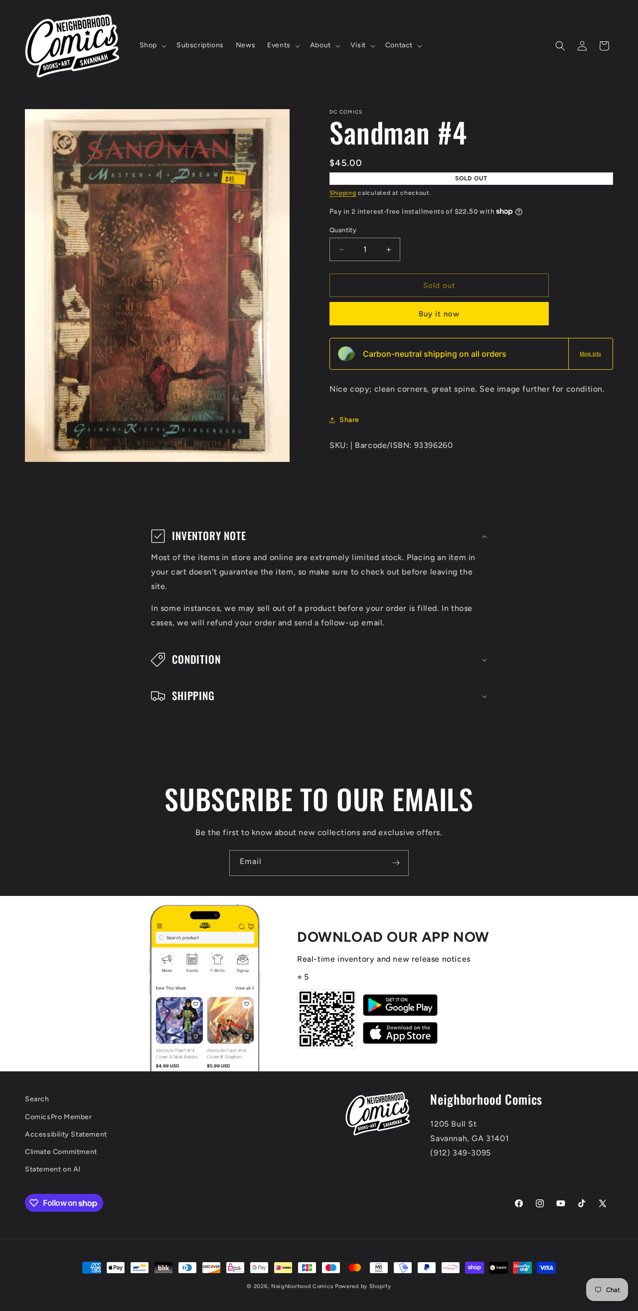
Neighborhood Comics (302, 1286)
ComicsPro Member (58, 1116)
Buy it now (439, 313)
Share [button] (349, 420)
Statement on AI (53, 1169)
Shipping (342, 192)
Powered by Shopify (363, 1286)
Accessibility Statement (66, 1134)
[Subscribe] (395, 863)
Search (37, 1099)
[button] (152, 45)
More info (590, 353)
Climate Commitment (61, 1151)
